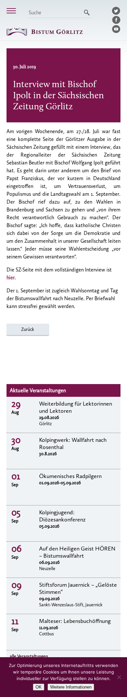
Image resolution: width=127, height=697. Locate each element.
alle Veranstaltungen (29, 656)
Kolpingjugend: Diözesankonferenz (62, 516)
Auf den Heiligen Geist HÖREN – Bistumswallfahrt (77, 552)
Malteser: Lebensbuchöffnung (75, 621)
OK (38, 687)
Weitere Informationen (71, 687)
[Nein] (119, 677)
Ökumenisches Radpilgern (70, 476)
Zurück (27, 329)
